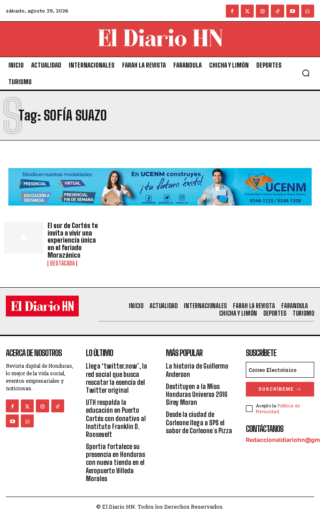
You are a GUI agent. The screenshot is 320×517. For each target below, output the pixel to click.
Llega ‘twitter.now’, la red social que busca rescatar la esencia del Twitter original (116, 378)
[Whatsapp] (307, 11)
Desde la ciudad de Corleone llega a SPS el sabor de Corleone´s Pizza (199, 422)
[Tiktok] (277, 11)
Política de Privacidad (278, 408)
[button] (306, 73)
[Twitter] (247, 11)
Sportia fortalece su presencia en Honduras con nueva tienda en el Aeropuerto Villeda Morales (115, 462)
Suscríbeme (276, 389)
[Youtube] (292, 11)
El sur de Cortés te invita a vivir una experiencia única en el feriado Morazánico (73, 239)
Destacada (62, 263)
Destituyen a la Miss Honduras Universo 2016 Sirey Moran (197, 394)
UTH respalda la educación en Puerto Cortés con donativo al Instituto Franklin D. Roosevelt (116, 418)
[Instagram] (262, 11)
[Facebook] (232, 11)
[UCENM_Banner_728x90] (160, 212)
